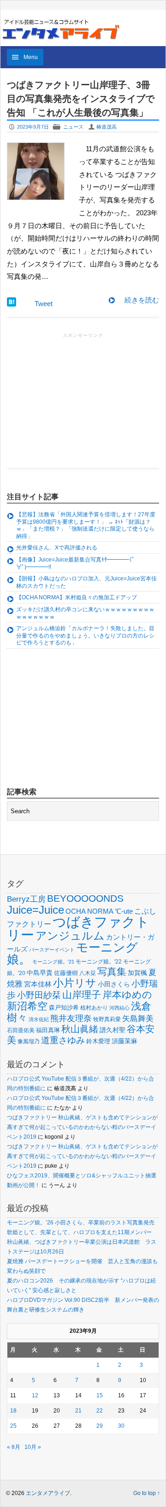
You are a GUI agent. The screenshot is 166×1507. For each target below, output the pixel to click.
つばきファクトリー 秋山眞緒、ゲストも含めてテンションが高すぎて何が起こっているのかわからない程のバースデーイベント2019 (82, 1127)
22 (99, 1410)
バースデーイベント (52, 949)
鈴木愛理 (98, 1041)
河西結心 (119, 1008)
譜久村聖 (112, 1030)
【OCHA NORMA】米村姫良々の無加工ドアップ (76, 597)
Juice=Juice (35, 910)
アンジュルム (70, 935)
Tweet (44, 303)
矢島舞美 (138, 1018)
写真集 (111, 971)
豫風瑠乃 (29, 1041)
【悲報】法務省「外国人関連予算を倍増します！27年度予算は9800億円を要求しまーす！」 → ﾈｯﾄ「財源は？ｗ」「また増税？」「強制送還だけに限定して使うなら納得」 (85, 525)
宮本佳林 (38, 984)
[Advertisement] (83, 397)
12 (35, 1395)
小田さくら (114, 984)
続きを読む (142, 300)
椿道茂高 (106, 127)
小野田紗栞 (39, 995)
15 (99, 1395)
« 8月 (13, 1447)
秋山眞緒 (79, 1029)
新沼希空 (27, 1006)
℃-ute (124, 911)
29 (99, 1426)
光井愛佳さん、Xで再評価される (56, 547)
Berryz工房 (26, 899)
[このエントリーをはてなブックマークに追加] (11, 304)
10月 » (32, 1447)
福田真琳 (48, 1030)
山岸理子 (81, 994)
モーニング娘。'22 (99, 961)
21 (78, 1410)
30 (121, 1426)
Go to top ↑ (146, 1493)
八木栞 (87, 973)
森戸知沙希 (64, 1007)
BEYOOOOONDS (85, 898)
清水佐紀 (39, 1019)
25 (13, 1426)
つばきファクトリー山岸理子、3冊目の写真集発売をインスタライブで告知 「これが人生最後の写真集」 (80, 99)
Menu (31, 57)
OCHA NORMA (89, 911)
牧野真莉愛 (107, 1019)
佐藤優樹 (66, 972)
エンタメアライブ (48, 1493)
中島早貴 (40, 972)
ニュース (73, 127)
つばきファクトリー (78, 928)
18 (13, 1410)
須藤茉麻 (124, 1041)
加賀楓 (137, 972)
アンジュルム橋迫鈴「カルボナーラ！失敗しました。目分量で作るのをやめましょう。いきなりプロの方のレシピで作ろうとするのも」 (85, 635)
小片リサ (74, 983)
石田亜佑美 (21, 1030)
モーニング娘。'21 (53, 961)
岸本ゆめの (127, 994)
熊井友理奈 (71, 1018)
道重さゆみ (63, 1040)
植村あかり (94, 1008)
